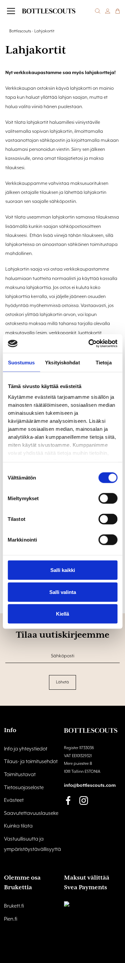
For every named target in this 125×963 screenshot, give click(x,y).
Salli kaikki (62, 570)
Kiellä (62, 614)
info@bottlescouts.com (90, 785)
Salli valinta (62, 592)
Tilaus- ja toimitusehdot (31, 762)
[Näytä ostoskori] (117, 11)
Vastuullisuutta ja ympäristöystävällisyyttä (32, 844)
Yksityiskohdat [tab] (62, 362)
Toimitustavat (20, 775)
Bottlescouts (20, 31)
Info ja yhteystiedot (25, 749)
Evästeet (14, 800)
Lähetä (62, 682)
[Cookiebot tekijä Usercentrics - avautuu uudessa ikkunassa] (89, 343)
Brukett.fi (14, 906)
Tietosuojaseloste (24, 788)
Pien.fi (10, 919)
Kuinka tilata (18, 826)
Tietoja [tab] (104, 362)
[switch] (107, 498)
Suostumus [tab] (21, 362)
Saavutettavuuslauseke (31, 814)
